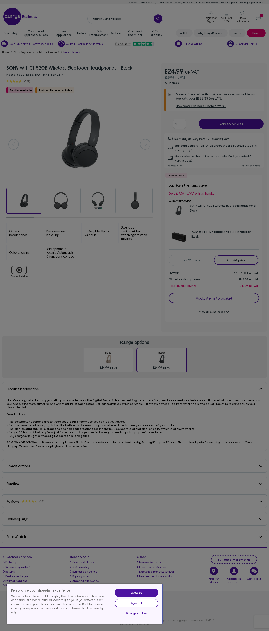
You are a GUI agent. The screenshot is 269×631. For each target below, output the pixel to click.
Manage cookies (136, 613)
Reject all (137, 603)
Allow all (136, 592)
